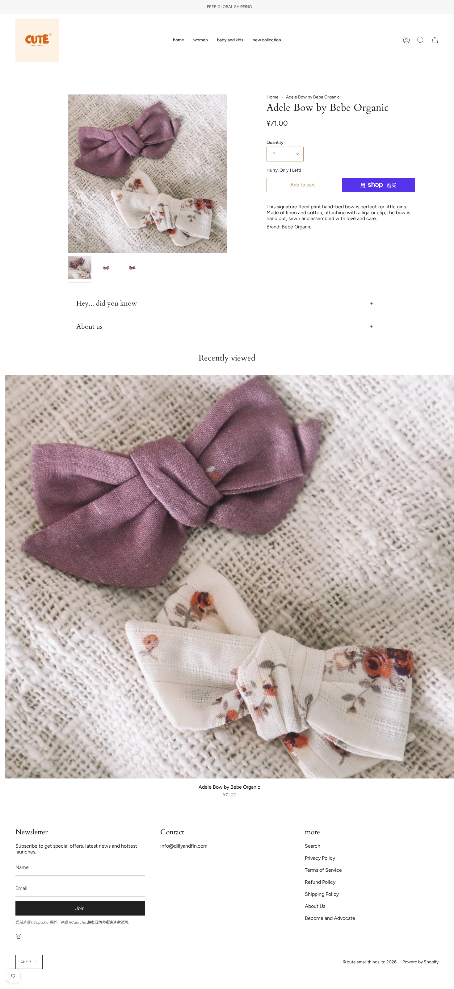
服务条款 (113, 922)
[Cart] (435, 40)
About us (89, 326)
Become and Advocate (330, 918)
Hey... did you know (106, 303)
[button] (200, 40)
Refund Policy (320, 882)
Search (312, 846)
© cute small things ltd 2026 (370, 962)
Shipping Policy (322, 894)
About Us (315, 906)
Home (273, 97)
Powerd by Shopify (420, 962)
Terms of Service (323, 870)
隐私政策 (94, 922)
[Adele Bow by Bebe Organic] (79, 267)
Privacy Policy (320, 858)
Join (80, 908)
